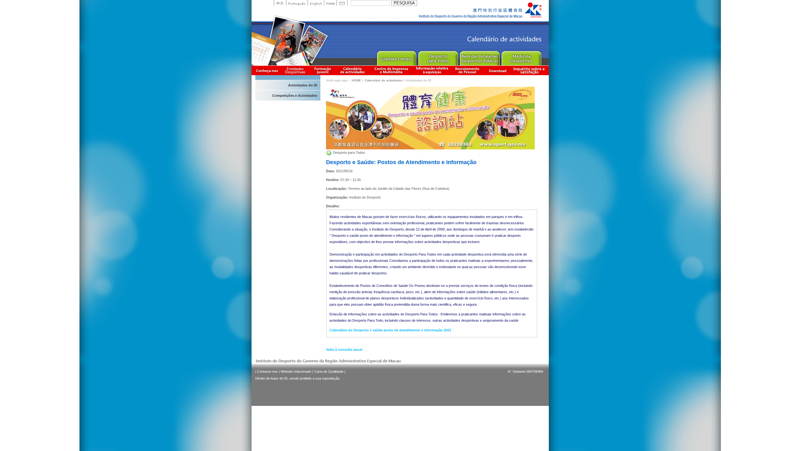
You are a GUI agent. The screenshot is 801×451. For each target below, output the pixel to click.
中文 (280, 3)
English (316, 3)
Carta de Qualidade (329, 371)
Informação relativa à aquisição (432, 70)
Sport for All (438, 56)
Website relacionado (296, 371)
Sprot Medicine (521, 56)
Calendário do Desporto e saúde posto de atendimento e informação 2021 (390, 330)
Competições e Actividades (294, 95)
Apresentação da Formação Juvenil (322, 70)
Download (497, 70)
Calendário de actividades (353, 70)
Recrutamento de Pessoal (467, 70)
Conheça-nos (267, 70)
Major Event (396, 56)
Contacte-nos (267, 371)
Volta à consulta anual (344, 349)
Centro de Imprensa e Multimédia (391, 70)
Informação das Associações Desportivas (296, 70)
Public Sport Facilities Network (479, 56)
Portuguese (297, 3)
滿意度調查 (530, 70)
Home (330, 3)
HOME (356, 80)
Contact (342, 3)
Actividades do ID (302, 85)
